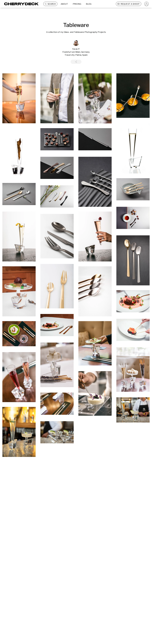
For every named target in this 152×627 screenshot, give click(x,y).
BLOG (88, 4)
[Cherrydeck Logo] (20, 4)
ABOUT (64, 4)
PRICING (77, 4)
